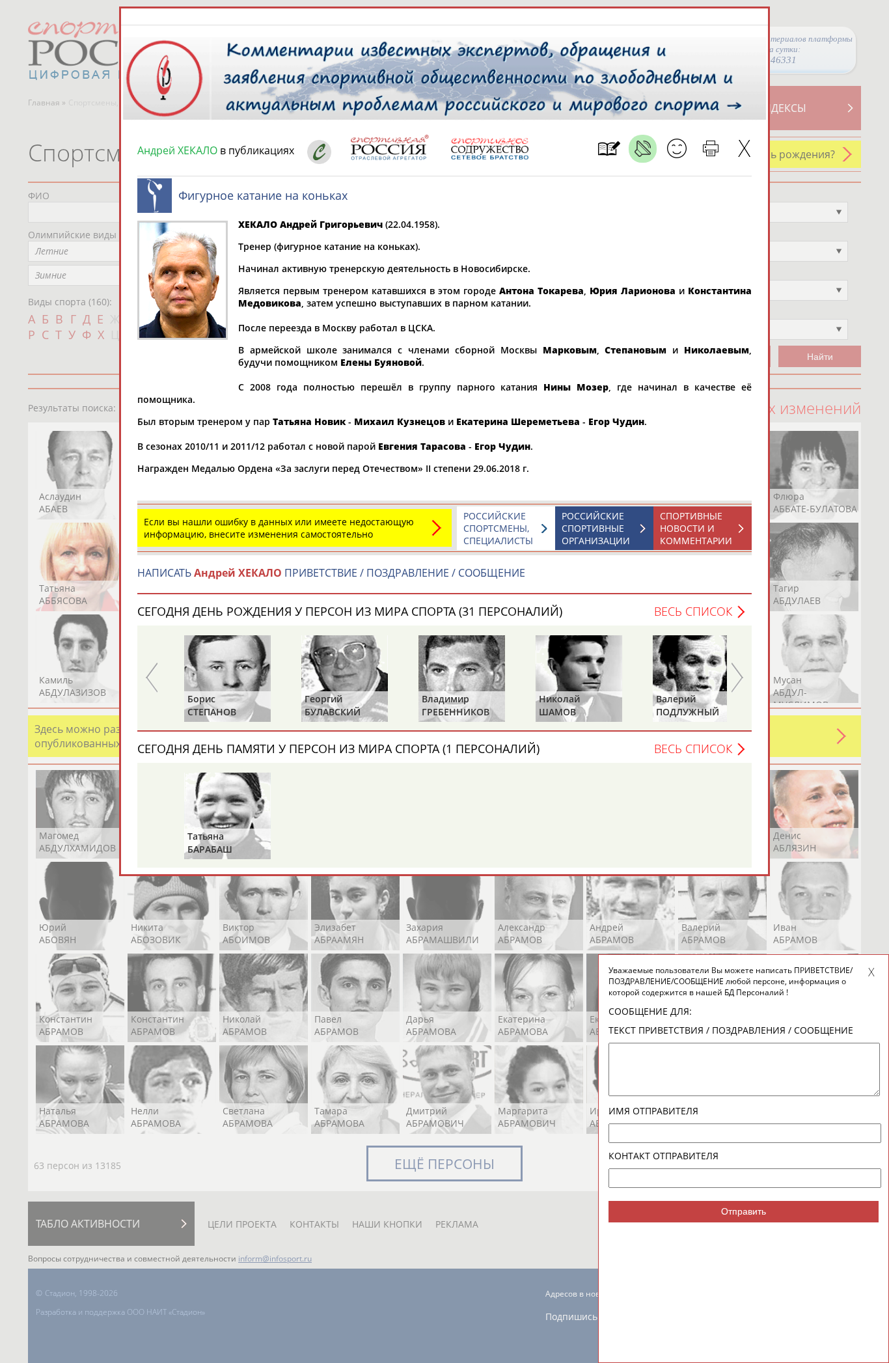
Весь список (693, 611)
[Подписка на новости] (609, 149)
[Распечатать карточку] (710, 149)
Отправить (743, 1211)
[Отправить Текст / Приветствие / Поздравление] (677, 149)
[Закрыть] (744, 149)
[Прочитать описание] (643, 149)
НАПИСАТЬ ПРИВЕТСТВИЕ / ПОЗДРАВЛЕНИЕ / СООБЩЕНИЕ (331, 573)
